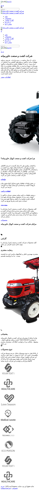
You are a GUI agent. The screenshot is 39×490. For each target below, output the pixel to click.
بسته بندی (4, 205)
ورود (2, 5)
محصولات (4, 220)
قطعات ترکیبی (5, 191)
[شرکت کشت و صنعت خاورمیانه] (12, 11)
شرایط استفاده (6, 488)
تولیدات (3, 179)
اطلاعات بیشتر (6, 77)
